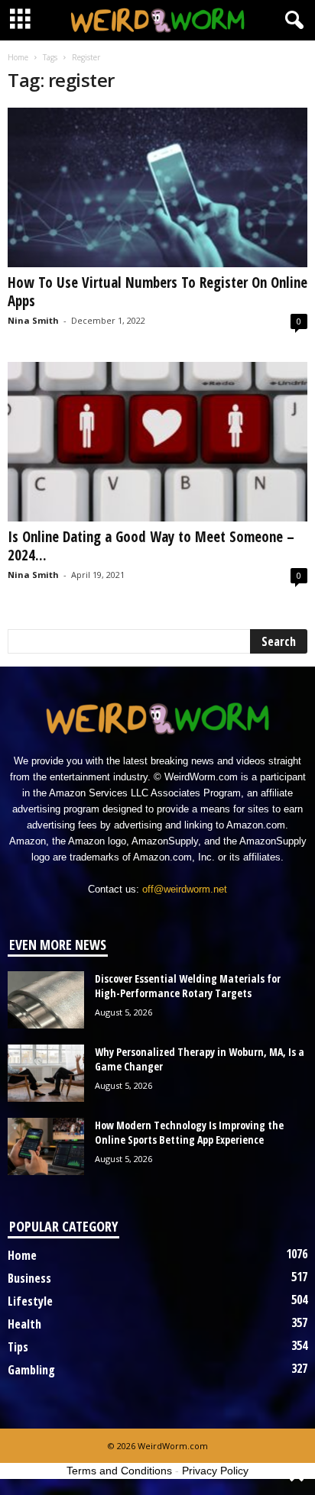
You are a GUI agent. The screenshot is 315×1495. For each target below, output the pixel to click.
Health (24, 1324)
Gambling (31, 1369)
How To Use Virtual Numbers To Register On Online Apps (157, 292)
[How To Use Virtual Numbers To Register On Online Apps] (157, 187)
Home (18, 57)
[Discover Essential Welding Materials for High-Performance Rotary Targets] (46, 999)
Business (29, 1278)
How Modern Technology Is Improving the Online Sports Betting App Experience (189, 1132)
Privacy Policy (215, 1470)
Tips (18, 1346)
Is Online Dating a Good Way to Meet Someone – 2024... (151, 546)
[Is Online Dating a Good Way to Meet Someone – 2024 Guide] (157, 441)
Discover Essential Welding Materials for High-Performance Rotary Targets (188, 985)
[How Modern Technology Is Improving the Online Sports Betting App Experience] (46, 1146)
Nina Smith (33, 320)
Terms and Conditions (119, 1470)
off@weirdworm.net (184, 889)
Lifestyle (30, 1301)
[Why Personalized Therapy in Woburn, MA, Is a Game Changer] (46, 1073)
